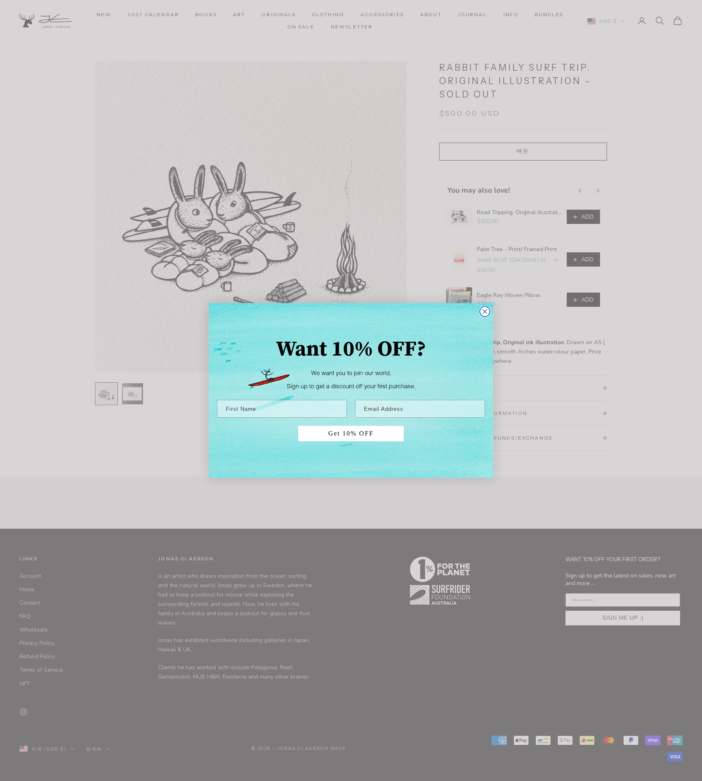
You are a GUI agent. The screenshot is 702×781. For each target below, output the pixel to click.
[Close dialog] (485, 311)
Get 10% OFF (351, 433)
